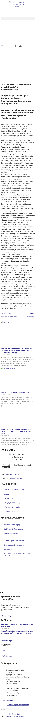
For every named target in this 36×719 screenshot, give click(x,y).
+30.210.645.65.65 (13, 474)
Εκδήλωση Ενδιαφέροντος (14, 529)
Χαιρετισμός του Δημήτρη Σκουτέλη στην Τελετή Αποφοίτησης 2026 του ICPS (16, 431)
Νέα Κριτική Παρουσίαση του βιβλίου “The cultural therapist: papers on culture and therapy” (16, 350)
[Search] (20, 709)
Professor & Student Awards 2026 (15, 393)
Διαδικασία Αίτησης (11, 533)
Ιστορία (6, 494)
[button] (18, 18)
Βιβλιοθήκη (8, 549)
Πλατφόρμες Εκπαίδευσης (14, 545)
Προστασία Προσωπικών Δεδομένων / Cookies (17, 555)
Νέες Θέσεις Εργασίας (12, 507)
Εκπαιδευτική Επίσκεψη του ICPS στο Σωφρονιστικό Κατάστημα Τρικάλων (17, 632)
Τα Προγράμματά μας (12, 503)
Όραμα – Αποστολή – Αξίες (14, 490)
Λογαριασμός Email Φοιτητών (15, 541)
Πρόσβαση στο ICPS (11, 511)
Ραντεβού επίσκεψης (12, 525)
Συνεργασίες (8, 498)
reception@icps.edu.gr (15, 478)
